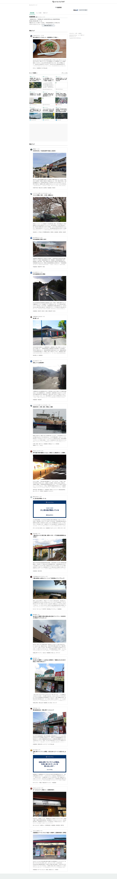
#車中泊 (41, 491)
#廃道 (46, 311)
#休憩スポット (51, 869)
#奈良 (44, 266)
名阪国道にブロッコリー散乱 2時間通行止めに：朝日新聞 (35, 94)
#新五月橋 (40, 570)
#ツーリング (39, 609)
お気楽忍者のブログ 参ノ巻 (37, 316)
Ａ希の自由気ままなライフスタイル (39, 576)
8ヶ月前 (41, 272)
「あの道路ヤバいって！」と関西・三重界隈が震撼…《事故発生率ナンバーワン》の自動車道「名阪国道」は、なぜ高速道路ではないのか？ (35, 110)
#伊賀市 (56, 869)
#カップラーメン (36, 491)
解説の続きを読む (47, 25)
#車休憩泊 (58, 825)
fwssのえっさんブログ (36, 450)
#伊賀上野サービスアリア (43, 744)
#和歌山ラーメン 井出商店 (53, 443)
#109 (59, 528)
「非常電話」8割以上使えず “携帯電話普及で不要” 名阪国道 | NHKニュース (48, 95)
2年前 (42, 450)
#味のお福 (41, 702)
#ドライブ (58, 652)
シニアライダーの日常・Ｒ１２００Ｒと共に (40, 193)
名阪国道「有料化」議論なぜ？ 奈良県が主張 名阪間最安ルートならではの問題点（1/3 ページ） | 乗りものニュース (61, 95)
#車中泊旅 (35, 489)
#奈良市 (43, 311)
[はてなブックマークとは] (36, 73)
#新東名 (52, 232)
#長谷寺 (53, 187)
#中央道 (40, 232)
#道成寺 (64, 232)
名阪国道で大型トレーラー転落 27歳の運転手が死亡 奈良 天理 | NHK (61, 79)
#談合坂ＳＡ (35, 232)
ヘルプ (79, 35)
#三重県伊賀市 (48, 825)
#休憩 (47, 869)
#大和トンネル (42, 528)
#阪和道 (60, 232)
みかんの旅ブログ (36, 237)
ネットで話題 (38, 12)
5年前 (39, 708)
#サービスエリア (36, 825)
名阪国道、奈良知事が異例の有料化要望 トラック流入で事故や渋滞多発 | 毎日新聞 (61, 110)
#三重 (34, 443)
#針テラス (41, 443)
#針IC (54, 311)
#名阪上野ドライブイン (37, 652)
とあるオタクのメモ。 (36, 35)
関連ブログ (45, 12)
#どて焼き (50, 702)
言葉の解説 (32, 12)
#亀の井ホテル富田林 (43, 187)
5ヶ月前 (42, 35)
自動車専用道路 (56, 19)
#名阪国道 (39, 68)
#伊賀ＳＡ (42, 825)
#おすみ (44, 652)
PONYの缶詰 (35, 533)
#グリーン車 (63, 528)
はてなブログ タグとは (73, 35)
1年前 (44, 316)
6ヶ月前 (41, 237)
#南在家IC (40, 399)
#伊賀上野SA (35, 702)
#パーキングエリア (41, 869)
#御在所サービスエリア (48, 491)
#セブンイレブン (53, 528)
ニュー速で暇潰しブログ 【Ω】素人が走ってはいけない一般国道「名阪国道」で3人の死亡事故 (48, 79)
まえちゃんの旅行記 (36, 830)
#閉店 (40, 782)
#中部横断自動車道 (46, 232)
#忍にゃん (53, 652)
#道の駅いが (35, 355)
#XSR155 (44, 609)
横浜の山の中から (36, 496)
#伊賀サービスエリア (54, 489)
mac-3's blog (35, 749)
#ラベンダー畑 (36, 528)
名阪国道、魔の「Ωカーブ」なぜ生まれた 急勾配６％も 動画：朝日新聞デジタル (35, 79)
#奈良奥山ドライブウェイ (52, 609)
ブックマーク (32, 76)
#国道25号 (40, 266)
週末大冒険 (35, 614)
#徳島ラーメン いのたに (38, 445)
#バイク (34, 609)
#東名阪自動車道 (62, 489)
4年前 (47, 576)
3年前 (39, 533)
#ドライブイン (36, 782)
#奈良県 (39, 311)
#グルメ (34, 68)
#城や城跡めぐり (41, 489)
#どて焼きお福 (44, 68)
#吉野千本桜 (35, 187)
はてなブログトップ (72, 36)
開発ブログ (82, 35)
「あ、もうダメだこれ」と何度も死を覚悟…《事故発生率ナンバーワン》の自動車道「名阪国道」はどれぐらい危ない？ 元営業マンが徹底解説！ (48, 110)
